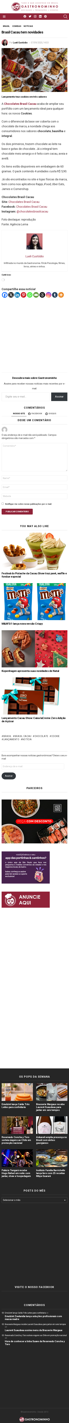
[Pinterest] (23, 295)
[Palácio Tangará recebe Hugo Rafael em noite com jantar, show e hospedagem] (17, 1158)
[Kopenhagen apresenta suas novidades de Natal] (34, 648)
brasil (7, 736)
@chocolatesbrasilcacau (32, 211)
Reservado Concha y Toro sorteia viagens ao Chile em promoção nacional (16, 1140)
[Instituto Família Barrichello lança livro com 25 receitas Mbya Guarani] (51, 1158)
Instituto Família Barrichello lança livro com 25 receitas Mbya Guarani (50, 1173)
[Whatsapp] (30, 295)
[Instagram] (48, 295)
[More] (61, 295)
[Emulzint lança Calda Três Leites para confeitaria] (17, 1092)
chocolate (41, 736)
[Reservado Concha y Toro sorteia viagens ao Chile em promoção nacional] (17, 1125)
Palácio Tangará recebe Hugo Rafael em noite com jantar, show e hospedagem (16, 1173)
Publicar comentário (17, 511)
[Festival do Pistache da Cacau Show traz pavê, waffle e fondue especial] (34, 551)
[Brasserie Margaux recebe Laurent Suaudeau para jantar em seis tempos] (51, 1092)
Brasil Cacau (23, 736)
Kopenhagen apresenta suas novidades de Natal (30, 671)
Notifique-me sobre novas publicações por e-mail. (28, 504)
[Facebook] (5, 295)
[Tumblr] (55, 295)
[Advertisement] (34, 332)
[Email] (36, 295)
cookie (55, 736)
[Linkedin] (17, 295)
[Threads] (42, 295)
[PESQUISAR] (65, 16)
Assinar (59, 396)
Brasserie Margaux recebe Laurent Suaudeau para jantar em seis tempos (50, 1107)
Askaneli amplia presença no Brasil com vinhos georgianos (51, 1140)
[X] (11, 295)
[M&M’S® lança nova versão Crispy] (34, 601)
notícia (27, 739)
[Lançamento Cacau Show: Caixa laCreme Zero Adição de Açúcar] (34, 695)
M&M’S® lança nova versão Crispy (22, 623)
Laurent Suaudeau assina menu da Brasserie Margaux (33, 1330)
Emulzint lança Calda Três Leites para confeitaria (16, 1106)
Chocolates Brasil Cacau (20, 103)
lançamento (11, 739)
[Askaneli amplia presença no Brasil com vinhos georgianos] (51, 1125)
